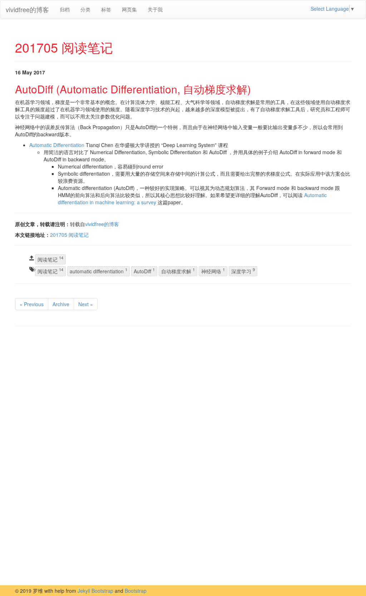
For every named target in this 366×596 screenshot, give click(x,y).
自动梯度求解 (178, 271)
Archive (61, 304)
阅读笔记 (50, 259)
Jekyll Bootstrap (95, 590)
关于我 (155, 9)
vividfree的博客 (27, 9)
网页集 (129, 9)
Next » (85, 304)
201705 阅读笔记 (69, 234)
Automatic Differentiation (56, 144)
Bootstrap (136, 590)
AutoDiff (144, 271)
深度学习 (243, 271)
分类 (85, 9)
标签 (106, 9)
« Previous (32, 304)
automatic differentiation (98, 271)
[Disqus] (183, 422)
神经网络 (213, 271)
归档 (65, 9)
